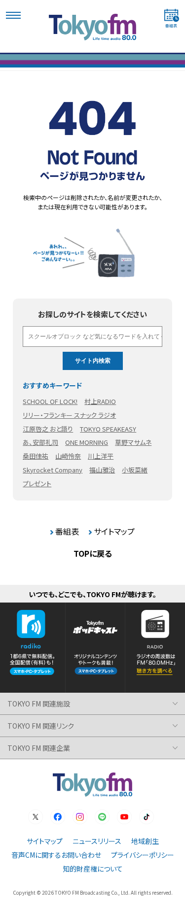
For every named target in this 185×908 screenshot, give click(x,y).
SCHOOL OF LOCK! (50, 401)
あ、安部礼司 (40, 442)
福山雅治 (102, 469)
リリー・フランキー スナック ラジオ (69, 415)
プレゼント (37, 483)
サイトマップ (114, 531)
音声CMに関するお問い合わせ (56, 855)
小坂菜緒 (135, 469)
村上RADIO (100, 401)
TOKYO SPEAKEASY (108, 429)
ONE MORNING (86, 442)
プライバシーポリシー (142, 855)
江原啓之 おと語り (48, 429)
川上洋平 (100, 456)
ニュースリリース (97, 841)
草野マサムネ (133, 442)
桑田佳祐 (35, 456)
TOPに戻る (93, 553)
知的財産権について (93, 869)
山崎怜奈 (68, 456)
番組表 (67, 531)
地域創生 (145, 841)
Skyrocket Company (52, 469)
